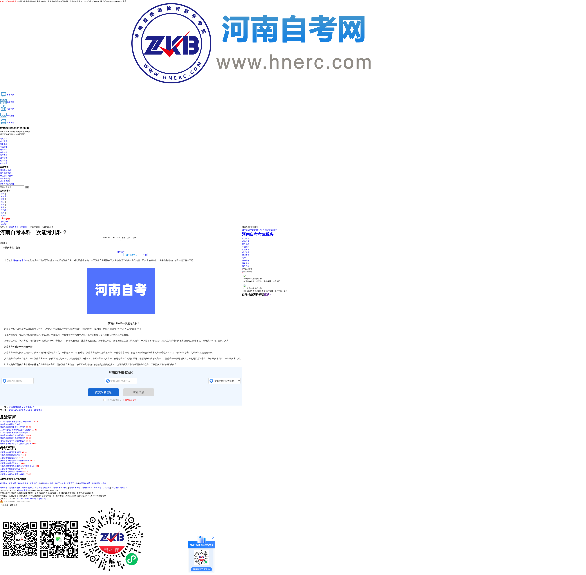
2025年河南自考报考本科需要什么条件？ (17, 422)
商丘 (2, 205)
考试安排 (3, 147)
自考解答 (3, 158)
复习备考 (3, 161)
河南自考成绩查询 (270, 230)
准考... (244, 258)
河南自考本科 (19, 260)
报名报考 (3, 144)
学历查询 (245, 238)
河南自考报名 (27, 488)
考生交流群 (4, 181)
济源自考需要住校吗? (9, 458)
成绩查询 (245, 255)
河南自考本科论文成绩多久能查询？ (26, 410)
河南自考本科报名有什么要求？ (13, 427)
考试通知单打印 (6, 176)
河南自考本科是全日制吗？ (11, 424)
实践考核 (245, 249)
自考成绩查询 (5, 173)
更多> (267, 294)
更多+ (3, 216)
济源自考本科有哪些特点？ (11, 469)
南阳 (2, 207)
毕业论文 (245, 247)
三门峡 (3, 210)
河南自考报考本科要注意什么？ (13, 441)
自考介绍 (245, 266)
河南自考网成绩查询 (43, 488)
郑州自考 (97, 488)
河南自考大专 (74, 488)
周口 (2, 202)
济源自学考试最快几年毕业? (11, 471)
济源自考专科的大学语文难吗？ (13, 474)
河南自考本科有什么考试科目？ (13, 438)
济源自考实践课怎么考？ (10, 463)
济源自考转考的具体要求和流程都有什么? (17, 466)
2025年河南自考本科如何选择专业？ (15, 433)
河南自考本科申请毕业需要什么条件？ (15, 444)
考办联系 (245, 241)
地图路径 (124, 488)
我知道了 (121, 252)
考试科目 (245, 252)
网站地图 (115, 488)
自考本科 (24, 227)
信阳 (2, 199)
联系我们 (106, 488)
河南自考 (3, 488)
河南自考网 (13, 227)
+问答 (145, 255)
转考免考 (245, 244)
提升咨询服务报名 (7, 184)
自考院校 (3, 152)
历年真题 (3, 155)
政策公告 (3, 163)
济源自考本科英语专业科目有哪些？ (14, 460)
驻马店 (3, 196)
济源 (2, 194)
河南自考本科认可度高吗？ (21, 407)
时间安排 (245, 260)
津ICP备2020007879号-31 (28, 499)
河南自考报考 (5, 170)
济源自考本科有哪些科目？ (11, 455)
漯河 (2, 213)
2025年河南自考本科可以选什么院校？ (16, 430)
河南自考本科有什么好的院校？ (13, 435)
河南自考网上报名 (60, 488)
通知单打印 (257, 230)
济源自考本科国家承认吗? (10, 452)
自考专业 (3, 150)
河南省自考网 (14, 488)
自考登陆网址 (247, 230)
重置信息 (138, 392)
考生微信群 (4, 178)
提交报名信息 (103, 392)
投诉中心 (43, 499)
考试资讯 (3, 141)
